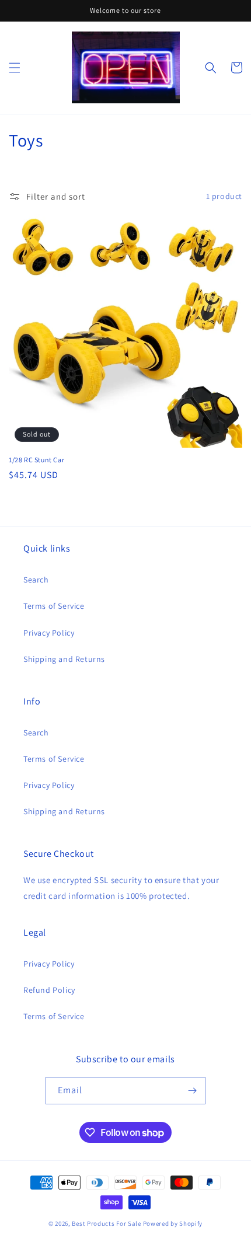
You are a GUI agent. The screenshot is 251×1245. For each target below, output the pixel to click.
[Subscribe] (192, 1090)
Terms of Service (54, 606)
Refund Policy (49, 990)
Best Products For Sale (106, 1223)
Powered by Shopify (173, 1223)
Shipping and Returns (64, 659)
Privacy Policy (48, 632)
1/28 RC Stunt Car (36, 459)
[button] (14, 68)
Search (36, 579)
